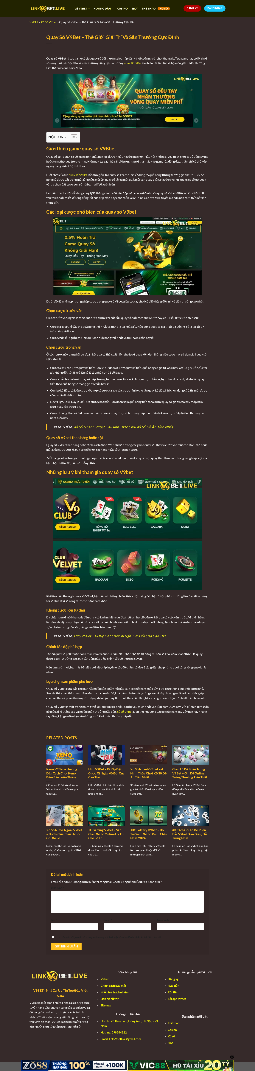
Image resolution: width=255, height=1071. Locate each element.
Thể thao (173, 1023)
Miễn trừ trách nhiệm (114, 992)
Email (108, 920)
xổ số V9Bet (125, 711)
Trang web (163, 920)
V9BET (33, 22)
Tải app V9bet (177, 998)
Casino (172, 1029)
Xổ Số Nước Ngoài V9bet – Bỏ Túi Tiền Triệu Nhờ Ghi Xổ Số (64, 834)
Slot (170, 1043)
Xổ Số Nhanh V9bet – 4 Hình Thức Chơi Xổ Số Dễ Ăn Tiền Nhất (123, 427)
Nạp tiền (173, 985)
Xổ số (171, 1036)
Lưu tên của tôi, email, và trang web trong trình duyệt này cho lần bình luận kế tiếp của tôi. (109, 937)
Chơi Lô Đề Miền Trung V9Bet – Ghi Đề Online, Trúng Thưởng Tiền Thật (189, 773)
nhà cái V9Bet (133, 63)
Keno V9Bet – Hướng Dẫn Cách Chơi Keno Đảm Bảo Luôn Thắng (61, 773)
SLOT (135, 8)
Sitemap (106, 1005)
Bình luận (57, 887)
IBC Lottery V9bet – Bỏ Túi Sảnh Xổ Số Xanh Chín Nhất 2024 (148, 834)
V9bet (105, 979)
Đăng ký (173, 979)
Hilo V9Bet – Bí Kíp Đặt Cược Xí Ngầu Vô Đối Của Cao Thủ (120, 636)
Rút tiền (173, 992)
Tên (54, 920)
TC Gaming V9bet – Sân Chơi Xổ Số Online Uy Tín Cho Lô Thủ (106, 834)
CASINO (122, 8)
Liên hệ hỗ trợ (110, 998)
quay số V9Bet (78, 175)
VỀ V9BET (80, 8)
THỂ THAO (149, 8)
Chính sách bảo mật (113, 985)
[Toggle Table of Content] (72, 137)
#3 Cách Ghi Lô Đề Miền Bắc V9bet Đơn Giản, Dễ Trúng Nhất (189, 834)
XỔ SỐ (164, 8)
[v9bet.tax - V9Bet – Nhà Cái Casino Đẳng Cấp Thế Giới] (48, 8)
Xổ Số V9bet (49, 22)
